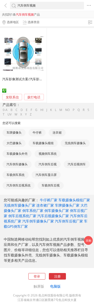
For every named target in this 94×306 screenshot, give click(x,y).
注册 (57, 276)
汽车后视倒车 (77, 164)
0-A (5, 109)
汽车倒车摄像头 (17, 164)
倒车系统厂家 (32, 210)
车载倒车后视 (51, 185)
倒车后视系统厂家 (22, 215)
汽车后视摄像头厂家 (53, 215)
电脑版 (55, 286)
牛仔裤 (37, 132)
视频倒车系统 (48, 153)
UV (10, 114)
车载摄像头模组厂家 (74, 200)
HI (41, 109)
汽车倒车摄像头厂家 (38, 221)
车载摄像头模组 (43, 143)
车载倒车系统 (16, 175)
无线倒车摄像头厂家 (19, 205)
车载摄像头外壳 (17, 153)
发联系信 (12, 97)
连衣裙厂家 (45, 205)
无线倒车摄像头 (75, 143)
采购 (88, 240)
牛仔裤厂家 (48, 200)
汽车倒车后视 (48, 164)
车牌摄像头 (14, 132)
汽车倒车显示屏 (46, 175)
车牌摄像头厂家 (67, 205)
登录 (37, 276)
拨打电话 (33, 97)
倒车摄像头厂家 (56, 210)
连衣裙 (57, 132)
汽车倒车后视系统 (19, 185)
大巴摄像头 (14, 143)
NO (67, 109)
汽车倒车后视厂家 (69, 221)
